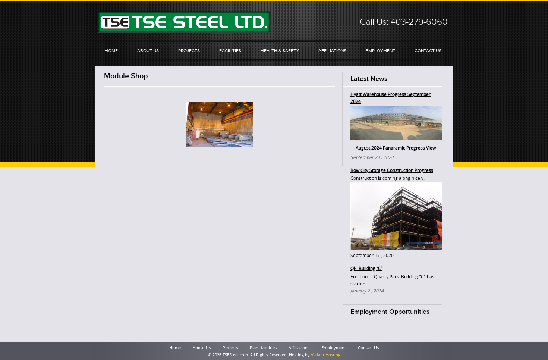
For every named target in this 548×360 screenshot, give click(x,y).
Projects (189, 50)
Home (111, 50)
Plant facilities (263, 347)
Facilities (230, 50)
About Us (148, 50)
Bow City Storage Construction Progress (391, 170)
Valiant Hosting (325, 355)
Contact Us (428, 50)
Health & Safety (280, 50)
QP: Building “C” (366, 268)
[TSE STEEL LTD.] (184, 30)
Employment (380, 50)
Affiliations (332, 50)
